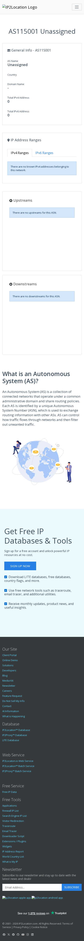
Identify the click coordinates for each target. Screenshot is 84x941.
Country (12, 74)
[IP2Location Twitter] (8, 934)
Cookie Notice (39, 927)
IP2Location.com (28, 923)
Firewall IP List (10, 810)
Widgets (7, 846)
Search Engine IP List (14, 816)
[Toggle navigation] (77, 7)
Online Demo (10, 660)
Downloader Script (13, 836)
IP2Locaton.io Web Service (17, 761)
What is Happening (13, 716)
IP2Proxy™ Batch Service (16, 771)
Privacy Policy (21, 927)
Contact (6, 706)
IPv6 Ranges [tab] (44, 153)
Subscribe (71, 887)
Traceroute (8, 826)
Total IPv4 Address (18, 97)
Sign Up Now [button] (20, 566)
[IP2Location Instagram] (27, 934)
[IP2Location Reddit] (13, 934)
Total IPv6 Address (18, 111)
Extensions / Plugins (14, 841)
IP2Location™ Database (16, 730)
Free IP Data (9, 792)
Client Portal (9, 655)
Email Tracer (9, 831)
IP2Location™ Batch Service (18, 766)
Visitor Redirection (13, 821)
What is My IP (10, 861)
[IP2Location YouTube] (22, 934)
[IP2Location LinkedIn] (32, 934)
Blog (4, 675)
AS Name (12, 61)
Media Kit (7, 680)
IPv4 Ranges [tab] (20, 153)
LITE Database (10, 740)
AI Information (10, 711)
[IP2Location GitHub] (18, 934)
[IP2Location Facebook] (3, 934)
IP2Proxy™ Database (14, 735)
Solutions (7, 665)
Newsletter (8, 685)
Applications (9, 805)
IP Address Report (13, 851)
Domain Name (15, 84)
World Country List (13, 856)
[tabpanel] (42, 168)
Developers (9, 670)
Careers (7, 691)
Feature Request (12, 696)
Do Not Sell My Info (13, 701)
